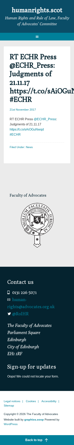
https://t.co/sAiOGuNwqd (27, 129)
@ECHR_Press (45, 119)
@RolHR (20, 313)
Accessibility (48, 401)
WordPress (11, 424)
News (29, 147)
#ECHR (15, 134)
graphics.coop (34, 419)
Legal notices (12, 401)
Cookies (31, 401)
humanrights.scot (37, 10)
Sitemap (9, 405)
